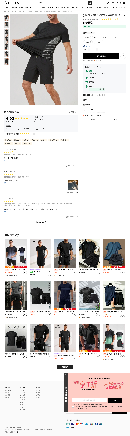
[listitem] (16, 259)
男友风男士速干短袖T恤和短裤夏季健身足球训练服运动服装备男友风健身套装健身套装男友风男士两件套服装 (114, 354)
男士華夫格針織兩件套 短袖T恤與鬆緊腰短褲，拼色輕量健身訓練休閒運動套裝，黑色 (40, 354)
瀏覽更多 (65, 367)
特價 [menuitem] (26, 8)
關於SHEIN (8, 390)
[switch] (33, 134)
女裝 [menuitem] (31, 8)
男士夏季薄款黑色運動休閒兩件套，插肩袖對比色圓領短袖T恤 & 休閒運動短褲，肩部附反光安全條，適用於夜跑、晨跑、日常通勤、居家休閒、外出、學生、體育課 (89, 269)
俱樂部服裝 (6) (53, 140)
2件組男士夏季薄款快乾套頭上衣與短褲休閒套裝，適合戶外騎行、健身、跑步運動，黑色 (65, 269)
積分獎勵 (38, 395)
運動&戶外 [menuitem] (114, 8)
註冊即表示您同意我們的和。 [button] (88, 404)
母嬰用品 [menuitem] (106, 8)
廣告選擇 (12, 432)
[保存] (123, 56)
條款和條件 (27, 429)
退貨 (21, 405)
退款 (21, 407)
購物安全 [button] (91, 86)
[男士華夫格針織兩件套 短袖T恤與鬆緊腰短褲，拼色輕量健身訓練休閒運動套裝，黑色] (40, 338)
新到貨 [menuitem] (21, 8)
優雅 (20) (16, 140)
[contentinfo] (96, 424)
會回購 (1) (25, 140)
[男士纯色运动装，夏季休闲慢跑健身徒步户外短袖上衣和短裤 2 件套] (16, 295)
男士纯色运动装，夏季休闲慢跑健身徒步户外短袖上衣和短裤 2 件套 (16, 312)
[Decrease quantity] (89, 49)
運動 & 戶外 (11, 12)
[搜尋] (90, 3)
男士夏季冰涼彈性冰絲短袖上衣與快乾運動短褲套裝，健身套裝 (114, 269)
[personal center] (108, 3)
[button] (120, 3)
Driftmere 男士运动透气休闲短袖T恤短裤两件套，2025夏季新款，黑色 (40, 271)
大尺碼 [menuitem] (63, 8)
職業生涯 (7, 397)
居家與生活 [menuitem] (51, 8)
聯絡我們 (38, 390)
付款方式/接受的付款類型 (73, 420)
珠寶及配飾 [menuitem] (42, 8)
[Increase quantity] (97, 49)
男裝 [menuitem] (57, 8)
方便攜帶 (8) (64, 140)
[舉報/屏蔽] (77, 166)
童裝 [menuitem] (68, 8)
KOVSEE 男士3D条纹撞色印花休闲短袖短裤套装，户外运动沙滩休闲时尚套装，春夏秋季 (65, 312)
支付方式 (38, 392)
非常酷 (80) (8, 144)
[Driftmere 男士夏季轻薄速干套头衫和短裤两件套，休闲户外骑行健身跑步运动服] (65, 338)
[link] (112, 3)
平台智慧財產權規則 (37, 429)
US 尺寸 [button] (90, 33)
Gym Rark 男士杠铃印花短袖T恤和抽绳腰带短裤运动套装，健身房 (16, 354)
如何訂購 (22, 397)
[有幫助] (66, 166)
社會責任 (7, 395)
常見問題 (38, 397)
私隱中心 (7, 429)
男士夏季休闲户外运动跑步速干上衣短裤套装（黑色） (40, 312)
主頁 (5, 12)
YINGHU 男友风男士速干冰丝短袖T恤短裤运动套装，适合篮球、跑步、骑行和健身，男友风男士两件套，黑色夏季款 (89, 312)
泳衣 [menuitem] (35, 8)
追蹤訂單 (22, 400)
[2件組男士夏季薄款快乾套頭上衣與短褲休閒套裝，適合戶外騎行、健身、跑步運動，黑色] (65, 253)
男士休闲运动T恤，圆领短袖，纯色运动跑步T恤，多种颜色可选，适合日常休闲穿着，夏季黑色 (89, 354)
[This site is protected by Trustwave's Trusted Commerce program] (67, 427)
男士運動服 (18, 12)
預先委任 (22, 390)
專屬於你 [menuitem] (14, 8)
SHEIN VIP (23, 409)
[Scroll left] (121, 8)
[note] (16, 267)
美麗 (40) (17, 144)
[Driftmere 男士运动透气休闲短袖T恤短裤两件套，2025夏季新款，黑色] (40, 253)
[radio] (87, 37)
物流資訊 (22, 402)
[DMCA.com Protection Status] (72, 427)
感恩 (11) (43, 140)
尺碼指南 (22, 395)
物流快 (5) (8, 140)
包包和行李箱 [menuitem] (98, 8)
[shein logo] (12, 3)
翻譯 (5, 160)
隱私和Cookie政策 (17, 429)
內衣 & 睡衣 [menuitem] (75, 8)
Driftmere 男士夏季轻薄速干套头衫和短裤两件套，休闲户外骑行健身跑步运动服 (65, 355)
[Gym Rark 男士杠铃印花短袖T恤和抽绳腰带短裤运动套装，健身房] (16, 338)
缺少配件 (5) (27, 144)
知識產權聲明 (49, 429)
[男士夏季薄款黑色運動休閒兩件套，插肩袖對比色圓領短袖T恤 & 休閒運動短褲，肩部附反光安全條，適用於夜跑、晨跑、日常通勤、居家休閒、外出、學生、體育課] (89, 253)
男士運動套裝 (26, 12)
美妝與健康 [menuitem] (88, 8)
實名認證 (22, 392)
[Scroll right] (124, 8)
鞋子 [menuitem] (81, 8)
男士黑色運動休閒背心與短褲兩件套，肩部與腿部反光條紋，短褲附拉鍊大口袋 (114, 312)
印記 (6, 432)
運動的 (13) (35, 140)
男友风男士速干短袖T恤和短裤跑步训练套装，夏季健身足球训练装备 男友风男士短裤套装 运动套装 (16, 269)
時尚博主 (7, 392)
